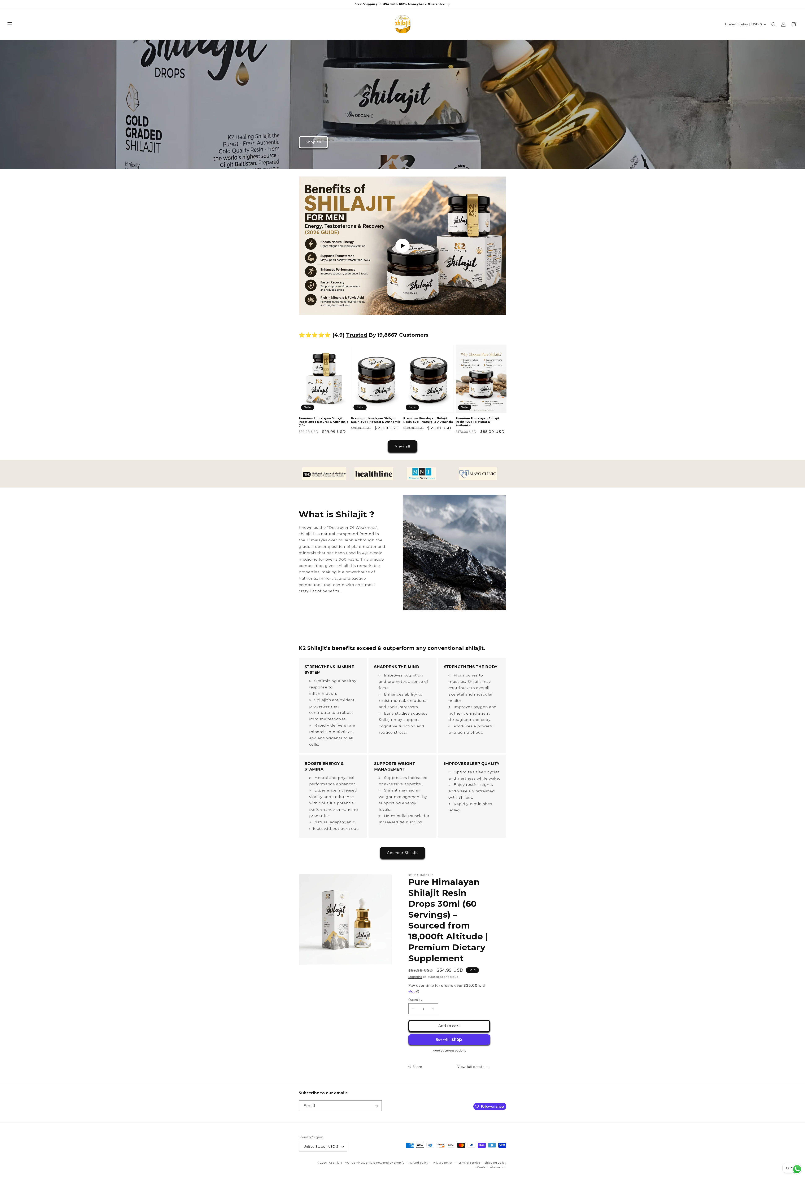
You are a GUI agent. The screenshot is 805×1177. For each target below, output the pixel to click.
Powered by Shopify (390, 1162)
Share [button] (417, 1067)
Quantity (415, 1000)
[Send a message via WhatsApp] (797, 1169)
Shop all (313, 142)
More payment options (449, 1050)
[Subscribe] (376, 1105)
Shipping (415, 976)
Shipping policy (495, 1162)
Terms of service (468, 1162)
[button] (10, 24)
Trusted (356, 335)
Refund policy (418, 1162)
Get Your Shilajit (402, 853)
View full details (470, 1067)
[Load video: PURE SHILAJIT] (402, 246)
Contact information (491, 1167)
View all (402, 446)
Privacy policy (443, 1162)
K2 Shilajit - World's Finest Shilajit (352, 1162)
